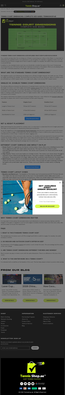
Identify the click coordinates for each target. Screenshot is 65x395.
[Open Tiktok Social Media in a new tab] (32, 383)
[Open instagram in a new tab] (21, 383)
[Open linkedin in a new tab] (25, 383)
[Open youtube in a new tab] (29, 383)
